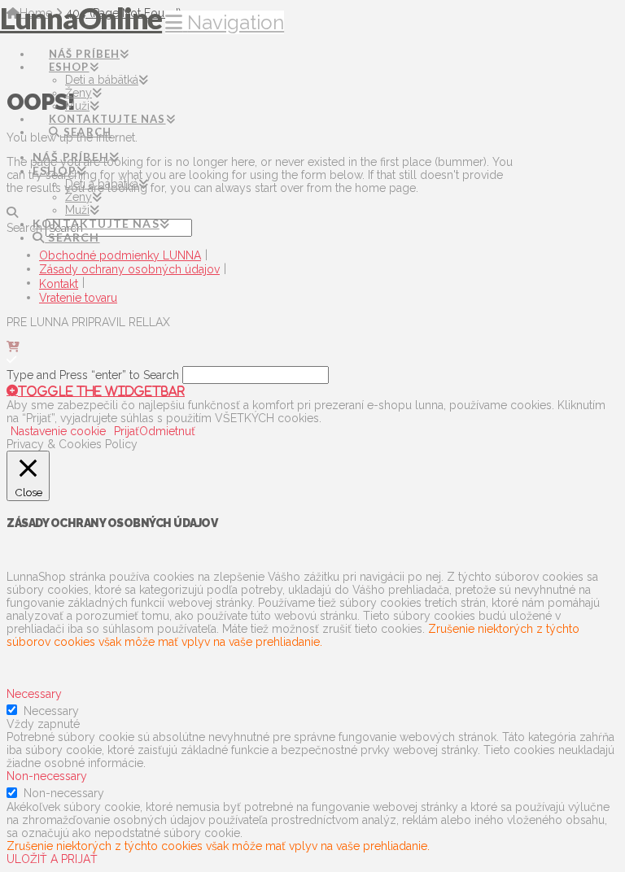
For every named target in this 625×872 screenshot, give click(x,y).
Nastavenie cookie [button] (58, 431)
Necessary (51, 710)
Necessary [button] (34, 693)
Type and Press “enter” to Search (93, 375)
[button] (224, 22)
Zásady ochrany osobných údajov (129, 269)
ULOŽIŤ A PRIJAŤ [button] (52, 858)
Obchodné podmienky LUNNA (120, 255)
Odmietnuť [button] (167, 431)
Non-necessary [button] (47, 776)
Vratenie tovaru (78, 297)
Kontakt (58, 283)
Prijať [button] (126, 431)
